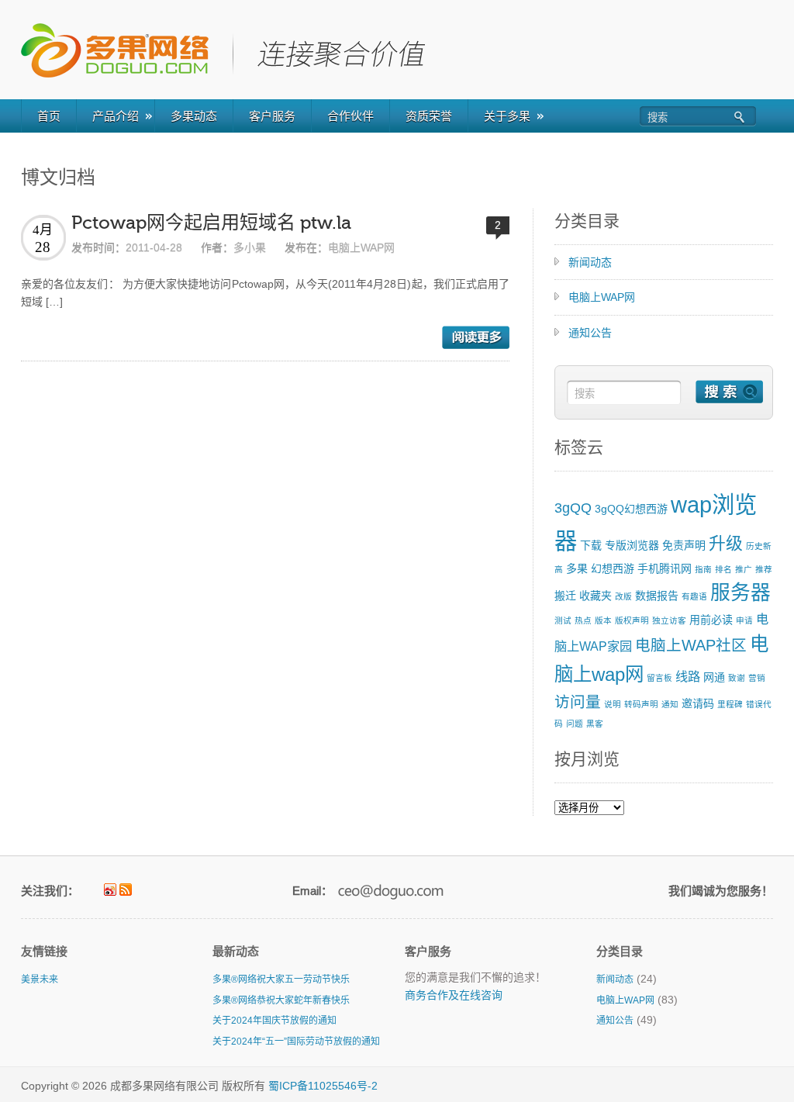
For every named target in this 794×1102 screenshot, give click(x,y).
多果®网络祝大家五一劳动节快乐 (281, 979)
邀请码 (698, 703)
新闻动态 (590, 262)
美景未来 (39, 979)
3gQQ (573, 508)
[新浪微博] (110, 889)
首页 (48, 116)
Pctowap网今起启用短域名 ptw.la (211, 222)
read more (475, 337)
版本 (603, 620)
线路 (687, 676)
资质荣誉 (429, 116)
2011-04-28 (154, 247)
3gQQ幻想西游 (631, 509)
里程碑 (730, 704)
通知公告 (590, 332)
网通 (714, 677)
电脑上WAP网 (361, 247)
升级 (726, 543)
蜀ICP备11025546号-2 (323, 1086)
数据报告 (656, 595)
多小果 (249, 247)
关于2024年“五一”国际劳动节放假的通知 (296, 1041)
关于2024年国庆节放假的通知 (274, 1020)
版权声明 (632, 620)
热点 (583, 620)
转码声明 (641, 704)
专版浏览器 (632, 545)
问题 (574, 723)
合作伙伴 (350, 116)
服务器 (740, 592)
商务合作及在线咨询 (453, 995)
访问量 (577, 701)
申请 (744, 620)
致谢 (736, 677)
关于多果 (507, 116)
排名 (723, 569)
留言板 (659, 677)
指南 (703, 569)
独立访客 (669, 620)
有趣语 (694, 596)
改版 (623, 596)
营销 (756, 677)
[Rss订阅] (125, 889)
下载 (591, 545)
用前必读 (711, 619)
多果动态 (194, 116)
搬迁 (565, 595)
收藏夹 (595, 595)
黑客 (594, 723)
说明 (612, 704)
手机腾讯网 (664, 568)
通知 (669, 704)
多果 (577, 568)
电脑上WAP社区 (691, 645)
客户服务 (272, 116)
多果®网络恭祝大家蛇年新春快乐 (281, 1000)
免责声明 (684, 545)
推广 (743, 569)
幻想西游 (612, 568)
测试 (562, 620)
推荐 (763, 569)
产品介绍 (115, 116)
